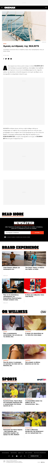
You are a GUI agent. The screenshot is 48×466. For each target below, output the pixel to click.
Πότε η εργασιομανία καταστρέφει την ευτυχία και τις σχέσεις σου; (12, 335)
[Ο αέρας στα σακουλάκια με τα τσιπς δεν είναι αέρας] (35, 322)
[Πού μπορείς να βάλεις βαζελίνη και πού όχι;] (35, 351)
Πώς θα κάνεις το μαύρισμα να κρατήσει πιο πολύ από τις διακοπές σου (12, 364)
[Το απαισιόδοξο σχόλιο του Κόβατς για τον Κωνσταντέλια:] (35, 390)
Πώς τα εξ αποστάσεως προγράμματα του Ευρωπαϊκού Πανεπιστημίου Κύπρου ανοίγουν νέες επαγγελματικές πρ (12, 298)
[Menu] (1, 7)
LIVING (5, 331)
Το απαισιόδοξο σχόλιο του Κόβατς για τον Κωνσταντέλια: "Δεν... (33, 402)
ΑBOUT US (21, 452)
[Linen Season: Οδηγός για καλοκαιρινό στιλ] (13, 258)
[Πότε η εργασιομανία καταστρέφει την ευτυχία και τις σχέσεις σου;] (13, 322)
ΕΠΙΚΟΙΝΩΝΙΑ (5, 452)
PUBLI (5, 43)
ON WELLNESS (15, 312)
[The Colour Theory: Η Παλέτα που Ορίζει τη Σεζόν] (35, 258)
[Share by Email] (11, 59)
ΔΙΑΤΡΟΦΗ (28, 331)
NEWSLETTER (35, 456)
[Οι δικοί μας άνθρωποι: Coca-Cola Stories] (35, 285)
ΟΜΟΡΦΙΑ (27, 360)
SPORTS (9, 379)
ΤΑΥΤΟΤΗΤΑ (14, 452)
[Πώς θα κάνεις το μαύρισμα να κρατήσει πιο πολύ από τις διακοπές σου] (13, 351)
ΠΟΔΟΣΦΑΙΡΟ (6, 399)
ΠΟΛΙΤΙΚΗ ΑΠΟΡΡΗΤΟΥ (40, 452)
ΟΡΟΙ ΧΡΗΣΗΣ (28, 452)
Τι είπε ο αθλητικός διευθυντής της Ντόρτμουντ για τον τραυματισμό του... (34, 431)
